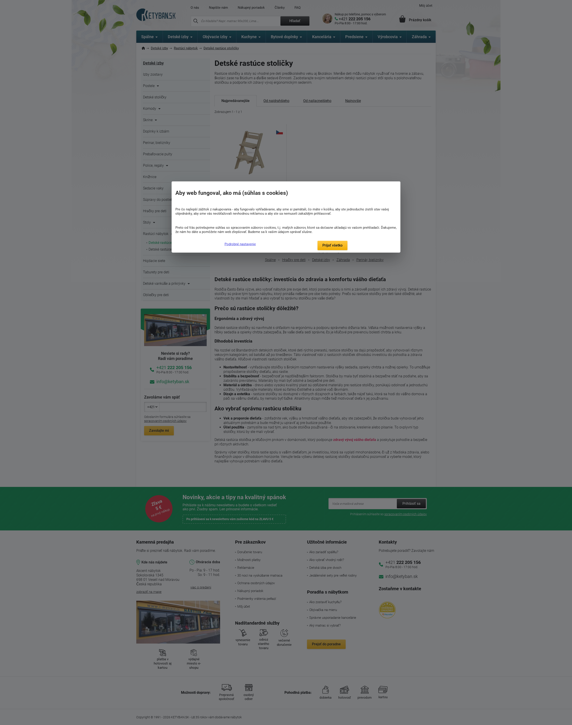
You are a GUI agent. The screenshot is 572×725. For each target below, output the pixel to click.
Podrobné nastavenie (240, 244)
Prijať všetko (332, 245)
